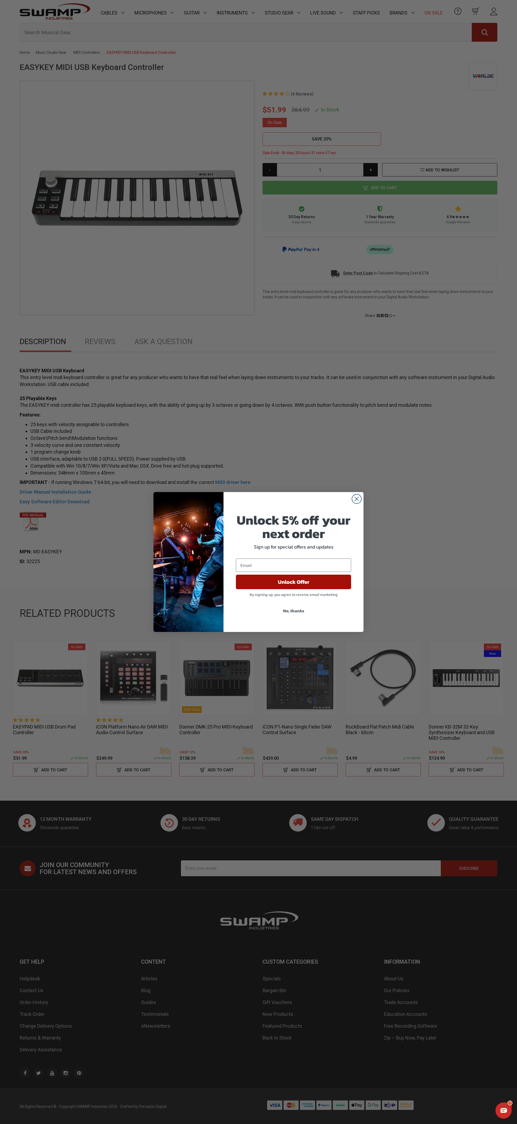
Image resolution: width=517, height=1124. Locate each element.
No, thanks (293, 610)
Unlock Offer (293, 582)
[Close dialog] (356, 499)
